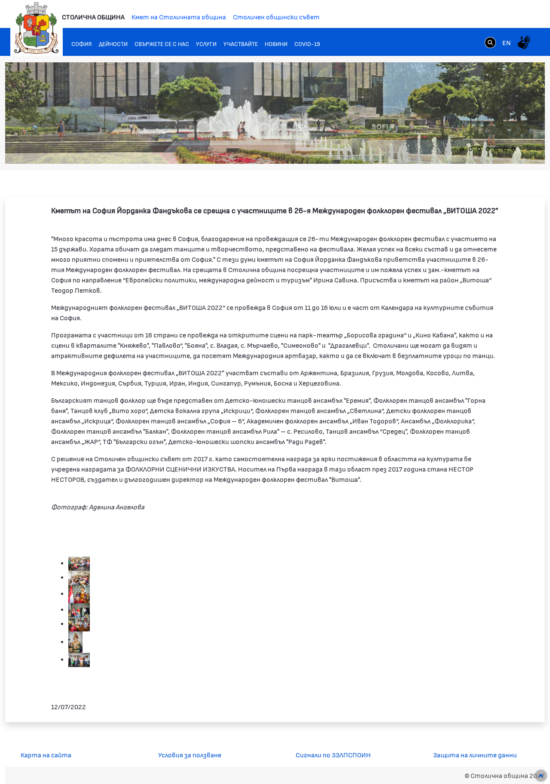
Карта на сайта (46, 754)
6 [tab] (505, 149)
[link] (490, 42)
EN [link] (506, 42)
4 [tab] (488, 149)
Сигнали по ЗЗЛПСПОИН (333, 754)
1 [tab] (462, 149)
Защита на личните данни (475, 754)
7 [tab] (513, 149)
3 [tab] (479, 149)
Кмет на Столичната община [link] (178, 16)
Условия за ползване (189, 754)
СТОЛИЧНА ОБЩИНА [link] (93, 16)
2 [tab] (470, 149)
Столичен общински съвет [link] (276, 16)
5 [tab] (496, 149)
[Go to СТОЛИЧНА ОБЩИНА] (36, 28)
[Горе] (541, 775)
